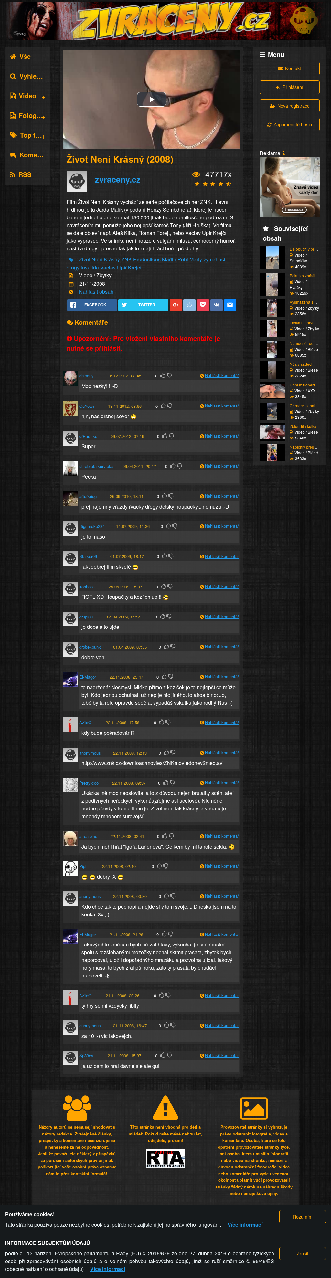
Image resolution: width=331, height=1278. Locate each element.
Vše (25, 56)
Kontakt (293, 68)
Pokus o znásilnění (306, 275)
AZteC (85, 722)
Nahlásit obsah (96, 291)
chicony (86, 376)
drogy (73, 267)
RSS (24, 174)
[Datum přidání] (71, 284)
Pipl (82, 866)
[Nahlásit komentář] (201, 376)
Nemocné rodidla (305, 343)
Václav (108, 267)
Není (96, 259)
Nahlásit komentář (222, 375)
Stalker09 (88, 556)
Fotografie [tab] (34, 115)
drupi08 (86, 617)
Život (84, 259)
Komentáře (36, 154)
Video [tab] (27, 95)
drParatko (88, 436)
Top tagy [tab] (33, 135)
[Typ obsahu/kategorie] (71, 276)
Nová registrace (293, 105)
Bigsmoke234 (92, 526)
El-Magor (87, 677)
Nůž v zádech (302, 364)
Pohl (182, 259)
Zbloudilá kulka (303, 426)
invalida (90, 267)
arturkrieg (88, 496)
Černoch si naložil (305, 405)
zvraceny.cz (118, 179)
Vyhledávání (38, 75)
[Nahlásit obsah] (71, 292)
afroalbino (88, 836)
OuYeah (86, 406)
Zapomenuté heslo (292, 124)
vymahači (214, 259)
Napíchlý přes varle (307, 446)
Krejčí (134, 267)
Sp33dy (86, 1055)
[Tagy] (71, 260)
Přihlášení (293, 86)
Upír (122, 267)
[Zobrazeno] (196, 174)
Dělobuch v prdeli (305, 249)
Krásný (112, 259)
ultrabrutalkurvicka (96, 466)
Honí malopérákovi (306, 384)
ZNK (126, 259)
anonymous (90, 753)
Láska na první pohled (309, 322)
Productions (147, 259)
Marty (195, 259)
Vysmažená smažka (307, 302)
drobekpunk (90, 647)
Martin (169, 259)
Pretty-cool (89, 783)
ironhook (87, 587)
